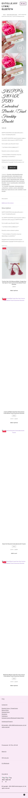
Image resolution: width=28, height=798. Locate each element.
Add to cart (12, 167)
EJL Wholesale (5, 763)
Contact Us (4, 704)
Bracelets (9, 174)
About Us (4, 751)
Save (5, 22)
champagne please (19, 186)
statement (20, 189)
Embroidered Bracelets (12, 14)
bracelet (6, 186)
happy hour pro (11, 189)
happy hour (4, 189)
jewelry (8, 179)
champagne (11, 186)
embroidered (20, 188)
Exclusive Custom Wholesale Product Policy (13, 718)
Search (14, 795)
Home (4, 14)
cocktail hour (5, 188)
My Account (4, 795)
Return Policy (5, 710)
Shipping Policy (6, 712)
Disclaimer (4, 714)
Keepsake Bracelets (14, 179)
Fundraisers (5, 716)
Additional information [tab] (8, 203)
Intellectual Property (7, 721)
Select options (14, 290)
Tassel (8, 182)
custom (15, 188)
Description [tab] (5, 198)
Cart (21, 794)
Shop (17, 181)
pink (16, 189)
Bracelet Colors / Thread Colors (10, 708)
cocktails (10, 188)
